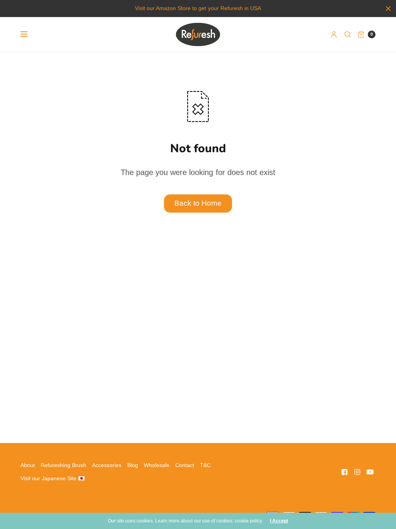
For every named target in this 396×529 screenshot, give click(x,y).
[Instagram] (357, 472)
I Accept (279, 521)
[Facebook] (344, 472)
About (27, 465)
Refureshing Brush (63, 465)
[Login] (334, 34)
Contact (184, 465)
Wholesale (156, 465)
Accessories (106, 465)
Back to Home (198, 203)
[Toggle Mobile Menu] (29, 34)
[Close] (388, 8)
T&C (205, 465)
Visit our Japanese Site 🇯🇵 (52, 478)
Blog (132, 465)
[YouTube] (370, 472)
